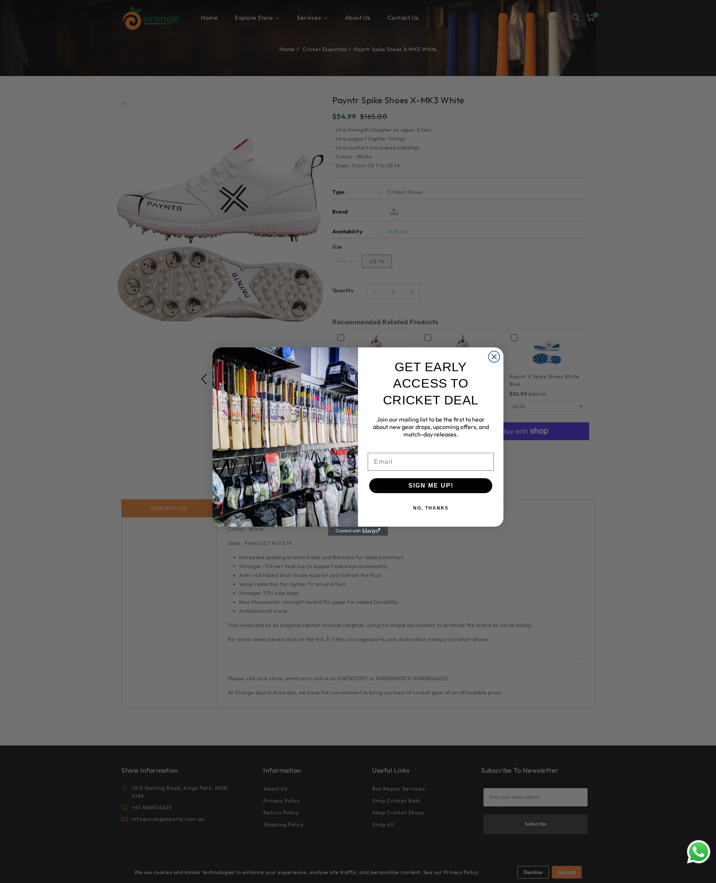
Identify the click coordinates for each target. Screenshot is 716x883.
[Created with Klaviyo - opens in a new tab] (358, 531)
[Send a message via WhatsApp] (698, 851)
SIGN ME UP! (430, 485)
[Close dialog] (494, 356)
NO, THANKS (431, 508)
